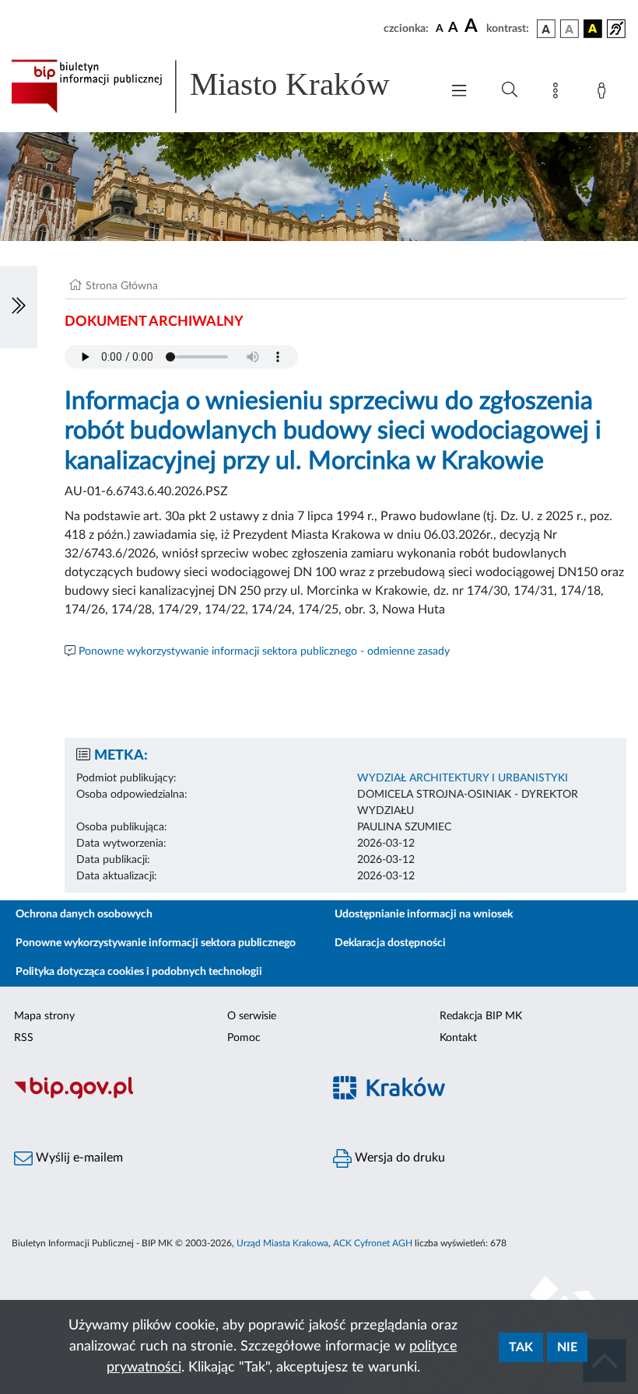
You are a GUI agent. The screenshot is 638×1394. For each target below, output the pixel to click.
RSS (23, 1037)
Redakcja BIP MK (481, 1016)
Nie (567, 1347)
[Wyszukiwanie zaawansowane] (509, 90)
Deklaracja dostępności (390, 943)
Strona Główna (122, 286)
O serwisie (251, 1016)
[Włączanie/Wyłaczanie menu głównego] (459, 92)
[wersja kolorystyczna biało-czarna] (569, 29)
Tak (521, 1347)
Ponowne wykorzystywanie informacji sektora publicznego (156, 943)
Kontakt (458, 1037)
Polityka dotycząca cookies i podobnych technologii (139, 971)
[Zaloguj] (605, 93)
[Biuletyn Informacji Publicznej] (159, 1097)
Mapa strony (44, 1016)
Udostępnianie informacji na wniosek (424, 914)
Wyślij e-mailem (78, 1157)
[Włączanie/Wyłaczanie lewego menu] (18, 307)
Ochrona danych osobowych (84, 914)
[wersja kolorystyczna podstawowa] (546, 29)
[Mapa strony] (558, 93)
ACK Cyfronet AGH (372, 1243)
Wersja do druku (398, 1157)
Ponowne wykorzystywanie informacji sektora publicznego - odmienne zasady (264, 651)
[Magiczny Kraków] (478, 1097)
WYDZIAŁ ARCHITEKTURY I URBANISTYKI (462, 778)
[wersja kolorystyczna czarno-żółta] (593, 29)
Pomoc (244, 1037)
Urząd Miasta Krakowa (282, 1243)
